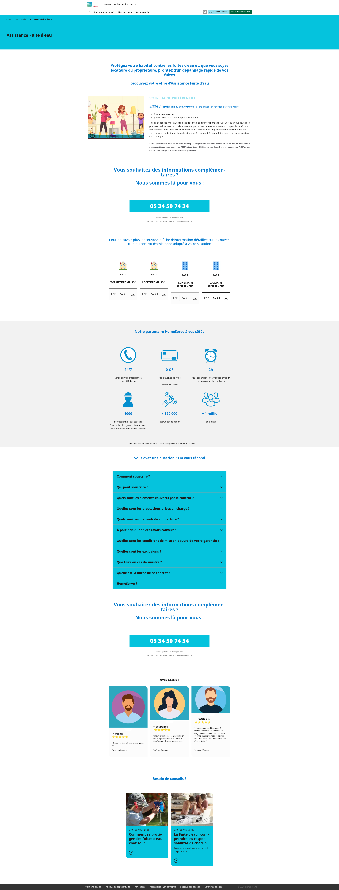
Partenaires (139, 886)
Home (8, 19)
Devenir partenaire (242, 12)
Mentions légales (93, 886)
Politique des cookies (190, 886)
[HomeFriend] (92, 4)
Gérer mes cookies (213, 886)
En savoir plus (147, 825)
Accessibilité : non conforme (163, 886)
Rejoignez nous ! (220, 12)
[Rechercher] (205, 12)
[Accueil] (89, 12)
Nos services (125, 12)
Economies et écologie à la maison (120, 4)
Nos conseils (142, 12)
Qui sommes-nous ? (104, 12)
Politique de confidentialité (117, 886)
